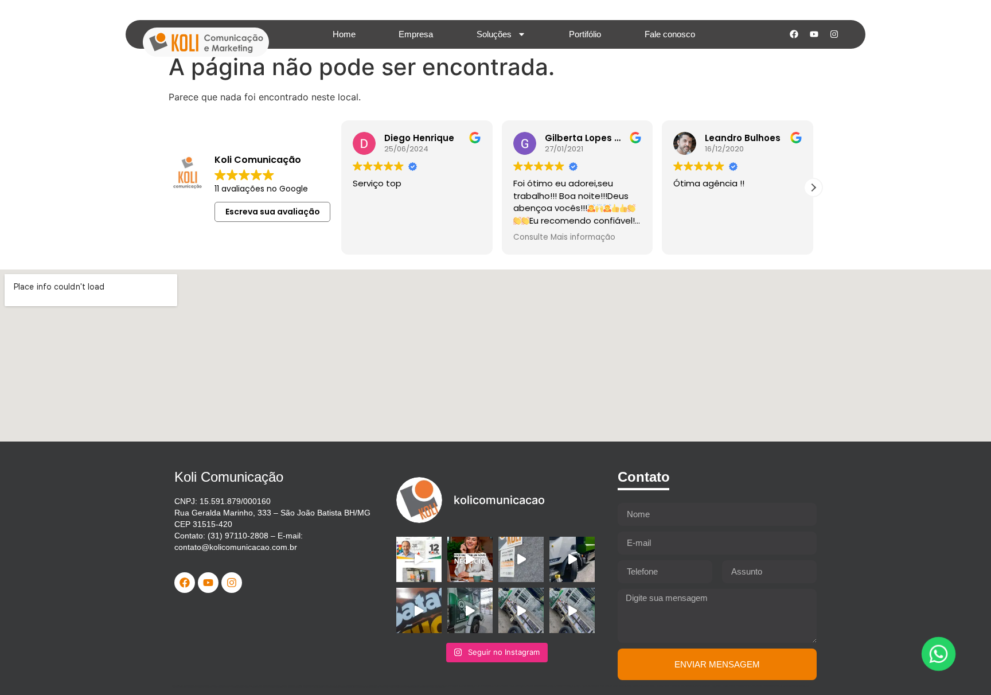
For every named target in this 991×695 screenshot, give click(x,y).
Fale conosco (670, 34)
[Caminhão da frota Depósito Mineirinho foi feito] (521, 610)
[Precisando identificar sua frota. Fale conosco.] (521, 559)
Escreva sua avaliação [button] (272, 211)
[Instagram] (833, 34)
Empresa (416, 34)
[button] (813, 187)
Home (344, 34)
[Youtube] (813, 34)
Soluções (494, 34)
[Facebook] (793, 34)
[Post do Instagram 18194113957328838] (419, 610)
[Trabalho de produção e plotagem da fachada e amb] (419, 559)
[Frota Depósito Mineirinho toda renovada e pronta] (470, 610)
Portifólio (585, 34)
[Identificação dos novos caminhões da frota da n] (572, 559)
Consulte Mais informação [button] (564, 237)
